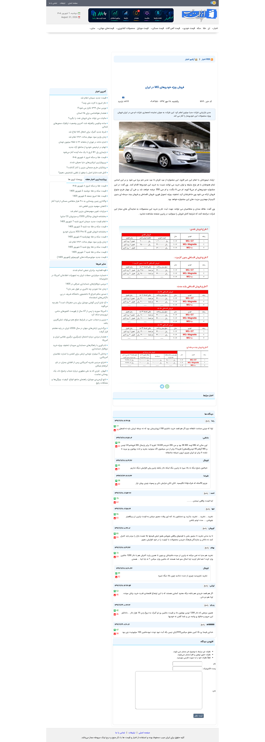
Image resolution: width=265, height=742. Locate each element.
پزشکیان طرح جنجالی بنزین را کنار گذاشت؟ (86, 167)
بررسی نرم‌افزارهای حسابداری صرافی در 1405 (85, 284)
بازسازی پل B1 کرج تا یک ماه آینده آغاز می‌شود (84, 152)
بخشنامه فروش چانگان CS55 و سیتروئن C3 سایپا (83, 216)
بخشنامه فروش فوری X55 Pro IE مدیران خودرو (84, 231)
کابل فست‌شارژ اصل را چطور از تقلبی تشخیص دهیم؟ (82, 172)
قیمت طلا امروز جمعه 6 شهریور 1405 (89, 196)
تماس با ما (53, 3)
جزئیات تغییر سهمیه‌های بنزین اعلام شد (88, 211)
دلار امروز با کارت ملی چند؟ (94, 103)
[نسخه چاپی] (123, 97)
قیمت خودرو (188, 28)
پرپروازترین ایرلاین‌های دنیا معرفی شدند (88, 162)
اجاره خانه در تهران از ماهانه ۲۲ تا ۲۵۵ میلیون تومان (82, 142)
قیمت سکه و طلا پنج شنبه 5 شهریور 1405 (87, 247)
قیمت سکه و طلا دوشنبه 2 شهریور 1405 (87, 191)
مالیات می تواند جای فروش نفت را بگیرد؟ (87, 118)
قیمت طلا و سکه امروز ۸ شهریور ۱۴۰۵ (89, 157)
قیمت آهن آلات (173, 28)
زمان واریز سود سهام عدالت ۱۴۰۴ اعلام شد (87, 137)
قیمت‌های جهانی (105, 28)
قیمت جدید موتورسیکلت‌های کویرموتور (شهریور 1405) (81, 257)
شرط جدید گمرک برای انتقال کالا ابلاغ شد (87, 132)
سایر (92, 28)
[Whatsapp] (167, 388)
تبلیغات (62, 3)
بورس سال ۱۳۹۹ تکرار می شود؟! (91, 108)
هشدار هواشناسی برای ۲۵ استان (91, 113)
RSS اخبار (206, 59)
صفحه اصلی (73, 3)
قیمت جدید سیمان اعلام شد (93, 98)
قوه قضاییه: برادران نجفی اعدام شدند (89, 270)
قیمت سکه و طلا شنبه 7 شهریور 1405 (89, 252)
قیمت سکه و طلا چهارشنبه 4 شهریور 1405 (87, 237)
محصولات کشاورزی (125, 28)
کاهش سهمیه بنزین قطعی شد (92, 206)
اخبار (215, 28)
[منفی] (115, 429)
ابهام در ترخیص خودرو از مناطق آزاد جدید (87, 147)
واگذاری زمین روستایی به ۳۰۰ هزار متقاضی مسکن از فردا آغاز (78, 201)
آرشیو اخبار (190, 59)
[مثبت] (115, 426)
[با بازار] (131, 15)
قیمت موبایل (143, 28)
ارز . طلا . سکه (203, 28)
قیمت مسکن (157, 28)
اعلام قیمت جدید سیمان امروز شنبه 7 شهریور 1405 (83, 221)
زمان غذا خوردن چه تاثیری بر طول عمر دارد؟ (86, 289)
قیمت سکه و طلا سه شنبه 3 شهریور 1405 (87, 226)
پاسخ (208, 420)
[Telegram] (162, 388)
